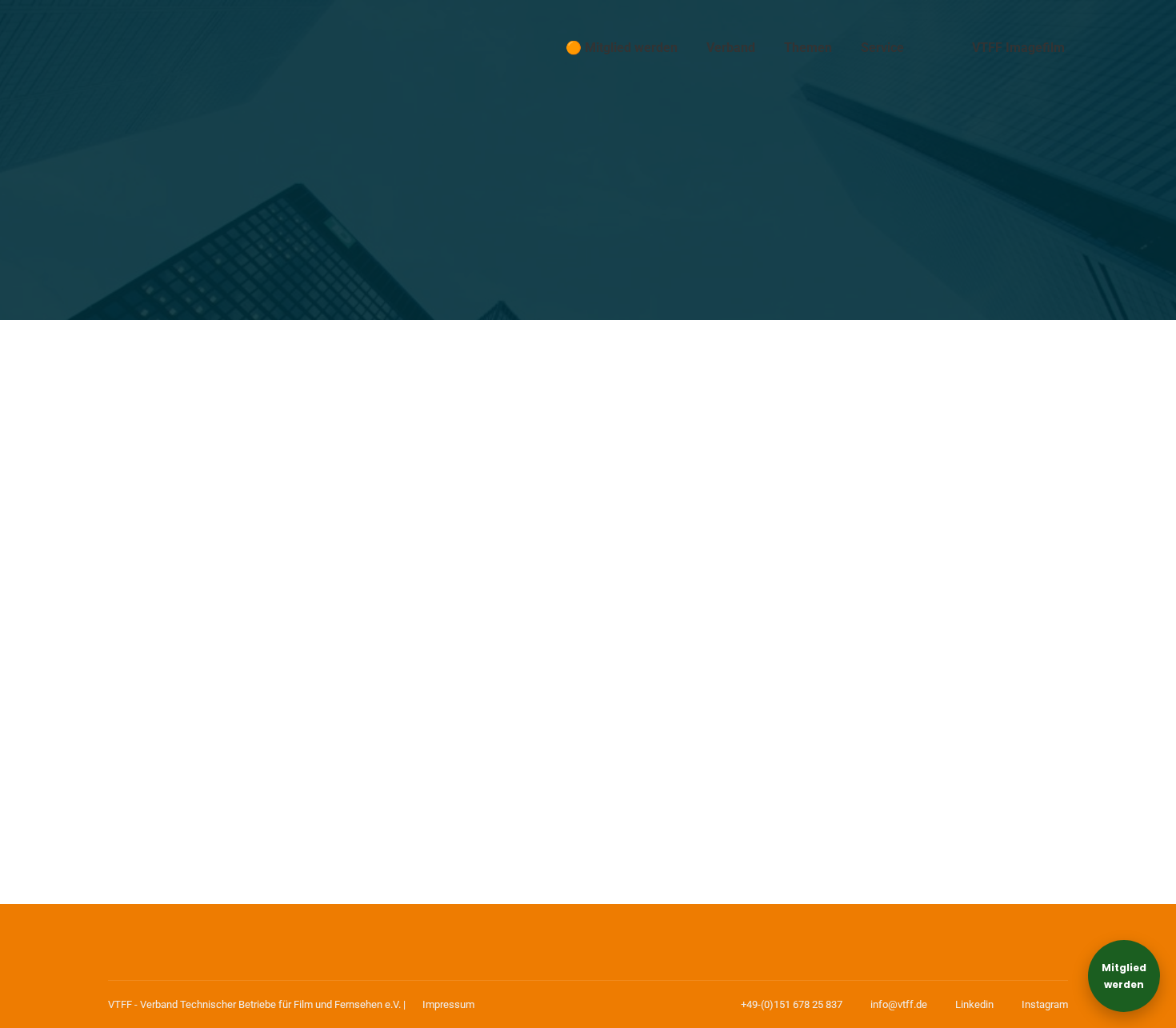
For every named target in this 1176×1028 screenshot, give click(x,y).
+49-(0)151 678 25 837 (791, 1004)
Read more (166, 812)
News (146, 729)
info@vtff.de (898, 1004)
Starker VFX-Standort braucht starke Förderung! (303, 700)
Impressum (448, 1004)
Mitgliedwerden (1124, 976)
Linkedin (974, 1004)
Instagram (1045, 1004)
